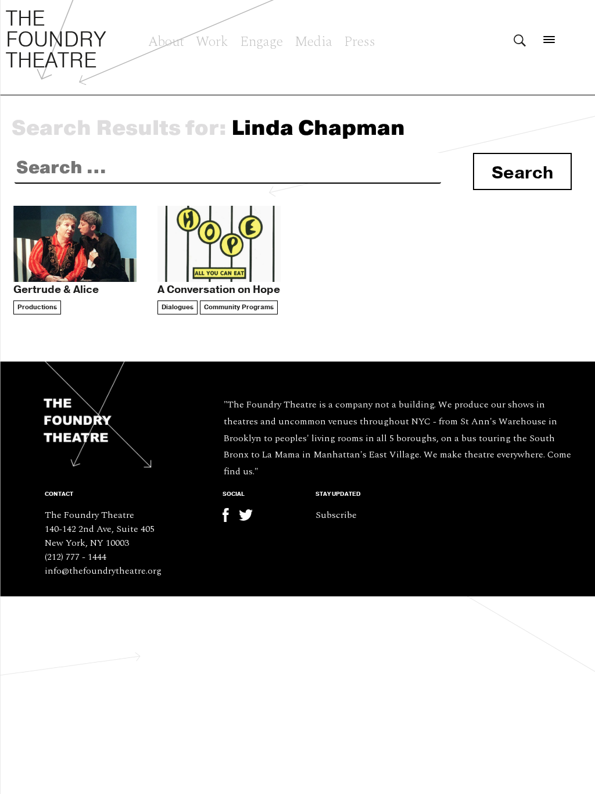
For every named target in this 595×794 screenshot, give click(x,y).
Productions (37, 307)
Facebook (229, 515)
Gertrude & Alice (56, 289)
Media (313, 40)
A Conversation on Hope (218, 289)
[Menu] (549, 39)
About (166, 40)
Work (212, 40)
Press (359, 40)
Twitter (246, 515)
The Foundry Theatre (56, 40)
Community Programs (239, 307)
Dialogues (177, 307)
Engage (261, 40)
